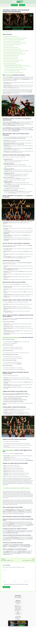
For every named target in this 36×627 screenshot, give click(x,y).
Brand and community (8, 450)
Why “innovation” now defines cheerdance (10, 36)
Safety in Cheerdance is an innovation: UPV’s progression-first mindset (15, 42)
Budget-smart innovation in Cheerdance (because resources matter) (14, 53)
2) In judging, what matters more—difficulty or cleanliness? (13, 67)
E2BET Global (18, 600)
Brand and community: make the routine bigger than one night (13, 60)
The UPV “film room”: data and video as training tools (12, 44)
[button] (14, 5)
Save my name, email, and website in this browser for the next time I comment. (16, 584)
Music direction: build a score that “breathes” (11, 47)
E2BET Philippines (18, 595)
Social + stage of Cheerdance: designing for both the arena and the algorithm (16, 50)
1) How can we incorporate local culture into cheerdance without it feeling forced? (17, 65)
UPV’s (24, 195)
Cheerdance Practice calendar (10, 337)
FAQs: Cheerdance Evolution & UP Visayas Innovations (12, 64)
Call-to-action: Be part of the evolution (10, 63)
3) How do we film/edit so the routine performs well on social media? (15, 69)
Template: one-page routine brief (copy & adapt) (11, 61)
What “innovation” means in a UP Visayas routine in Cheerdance (14, 39)
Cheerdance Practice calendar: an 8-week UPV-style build (13, 52)
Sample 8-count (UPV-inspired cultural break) (11, 58)
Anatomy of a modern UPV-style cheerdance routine (12, 41)
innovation (8, 75)
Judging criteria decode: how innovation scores (11, 55)
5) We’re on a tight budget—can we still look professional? (13, 72)
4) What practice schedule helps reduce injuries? (12, 70)
